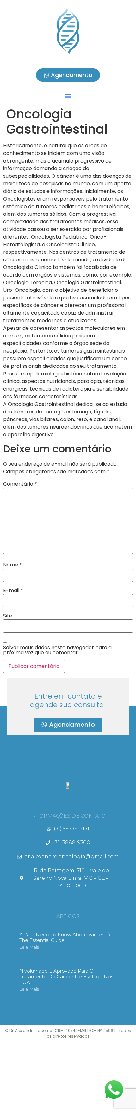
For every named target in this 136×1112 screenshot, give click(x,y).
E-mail (13, 590)
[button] (68, 96)
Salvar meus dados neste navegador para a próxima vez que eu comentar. (57, 650)
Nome (12, 564)
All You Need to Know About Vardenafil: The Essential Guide (65, 937)
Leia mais (29, 947)
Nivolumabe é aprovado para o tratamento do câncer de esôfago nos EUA (66, 976)
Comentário (20, 484)
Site (7, 615)
